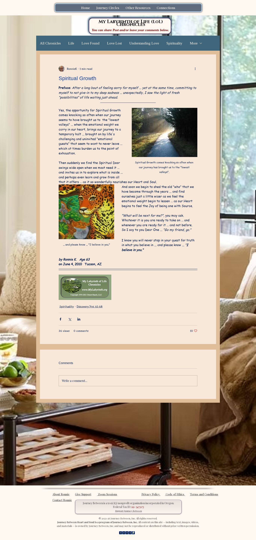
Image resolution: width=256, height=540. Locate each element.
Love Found (91, 43)
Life (71, 43)
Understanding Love (144, 43)
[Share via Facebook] (60, 319)
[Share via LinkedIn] (79, 319)
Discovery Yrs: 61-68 (90, 306)
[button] (108, 8)
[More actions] (195, 68)
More (194, 43)
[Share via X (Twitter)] (69, 319)
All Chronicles (50, 43)
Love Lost (114, 43)
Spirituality (174, 43)
